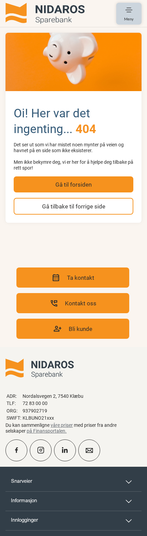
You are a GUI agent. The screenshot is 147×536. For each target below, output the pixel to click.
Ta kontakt (73, 277)
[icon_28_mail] (89, 450)
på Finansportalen (46, 431)
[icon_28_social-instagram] (41, 450)
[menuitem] (45, 13)
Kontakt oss (73, 303)
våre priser (62, 425)
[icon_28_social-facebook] (16, 450)
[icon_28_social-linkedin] (65, 450)
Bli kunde (72, 328)
